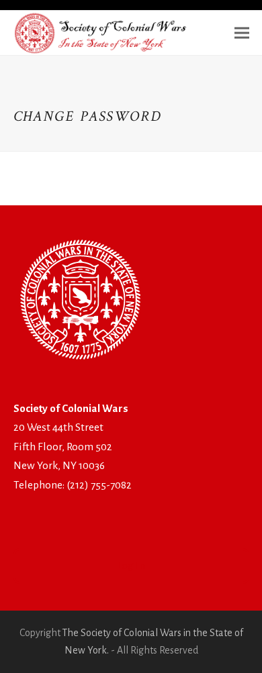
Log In (131, 565)
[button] (241, 32)
